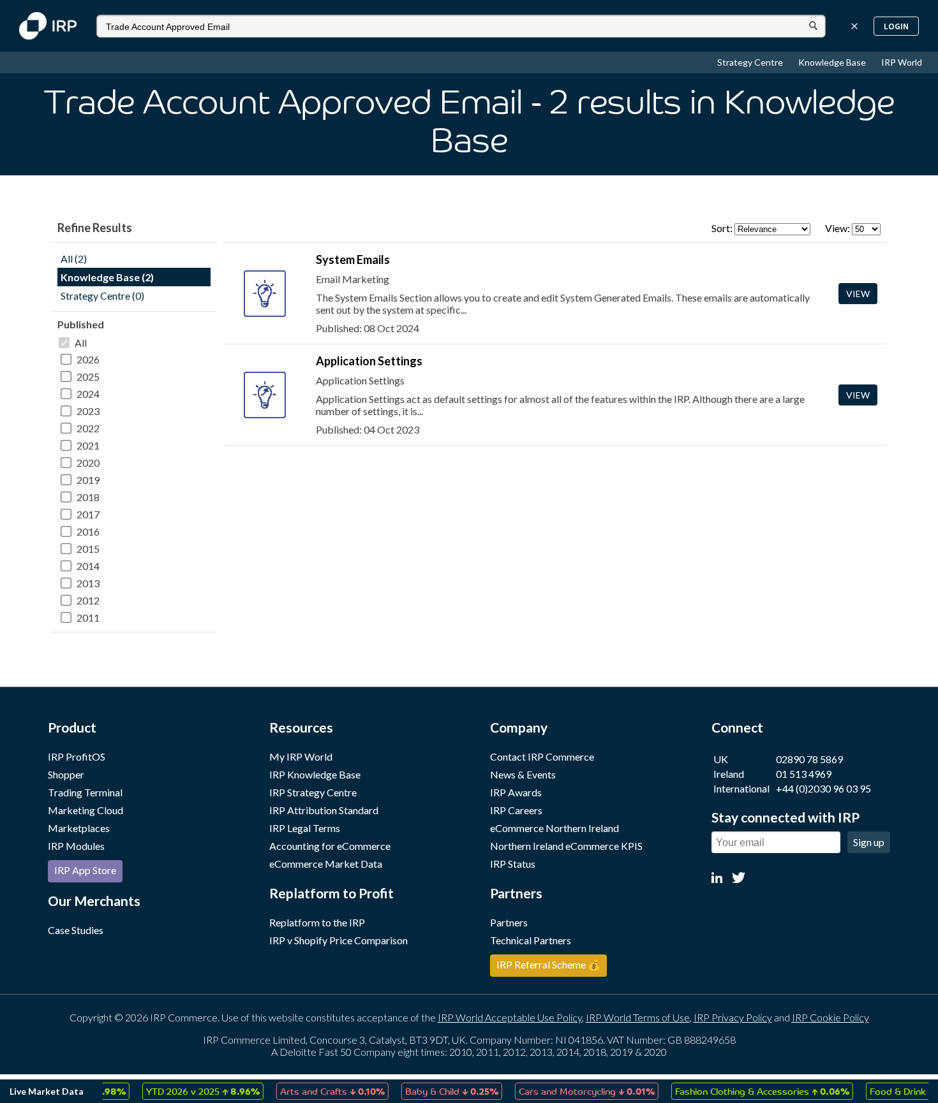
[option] (188, 1091)
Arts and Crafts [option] (318, 1091)
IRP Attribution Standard (323, 810)
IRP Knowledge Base (315, 774)
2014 (88, 566)
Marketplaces (79, 828)
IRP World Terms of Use (638, 1017)
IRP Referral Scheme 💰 (548, 964)
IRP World (901, 62)
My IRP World (300, 756)
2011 (88, 617)
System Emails (353, 259)
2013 (88, 583)
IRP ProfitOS (76, 756)
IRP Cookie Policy (830, 1017)
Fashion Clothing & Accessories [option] (748, 1091)
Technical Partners (530, 940)
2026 (88, 359)
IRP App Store (85, 870)
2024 (88, 394)
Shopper (66, 774)
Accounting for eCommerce (330, 846)
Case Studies (75, 930)
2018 (88, 497)
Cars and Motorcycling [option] (573, 1091)
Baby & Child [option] (437, 1091)
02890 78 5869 (809, 759)
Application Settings (369, 361)
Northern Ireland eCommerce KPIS (566, 846)
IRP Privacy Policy (733, 1017)
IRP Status (512, 864)
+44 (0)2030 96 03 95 (823, 788)
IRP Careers (516, 810)
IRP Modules (76, 846)
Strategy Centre (751, 62)
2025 (88, 376)
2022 (88, 428)
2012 (88, 600)
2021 (88, 445)
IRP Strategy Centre (313, 792)
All (81, 343)
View (858, 293)
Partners (509, 922)
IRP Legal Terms (304, 828)
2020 (88, 463)
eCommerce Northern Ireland (554, 828)
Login (896, 26)
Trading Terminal (85, 792)
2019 (88, 480)
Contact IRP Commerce (542, 756)
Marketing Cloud (85, 810)
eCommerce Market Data (325, 864)
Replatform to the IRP (317, 922)
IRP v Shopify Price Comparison (338, 940)
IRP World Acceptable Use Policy (510, 1017)
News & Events (523, 774)
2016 (88, 531)
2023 (88, 411)
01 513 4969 (803, 774)
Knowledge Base (833, 62)
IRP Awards (516, 792)
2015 (88, 549)
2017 (88, 514)
